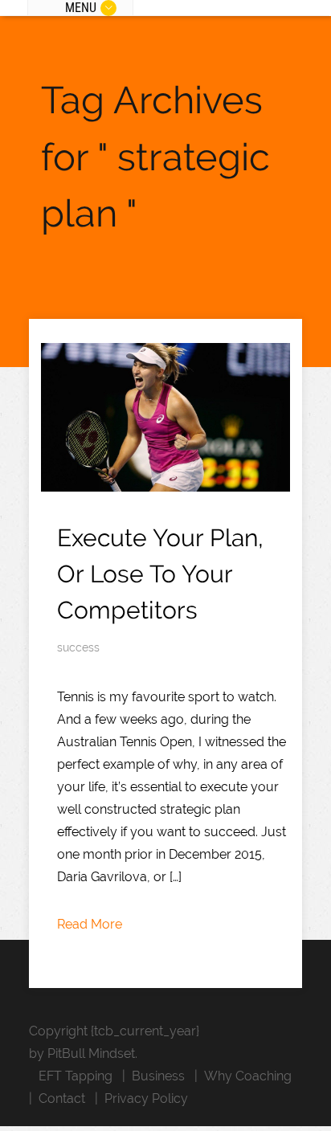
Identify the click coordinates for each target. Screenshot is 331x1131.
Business (158, 1076)
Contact (62, 1098)
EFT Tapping (75, 1076)
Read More (89, 924)
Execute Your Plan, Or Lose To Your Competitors (160, 574)
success (78, 647)
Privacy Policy (146, 1098)
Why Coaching (248, 1076)
